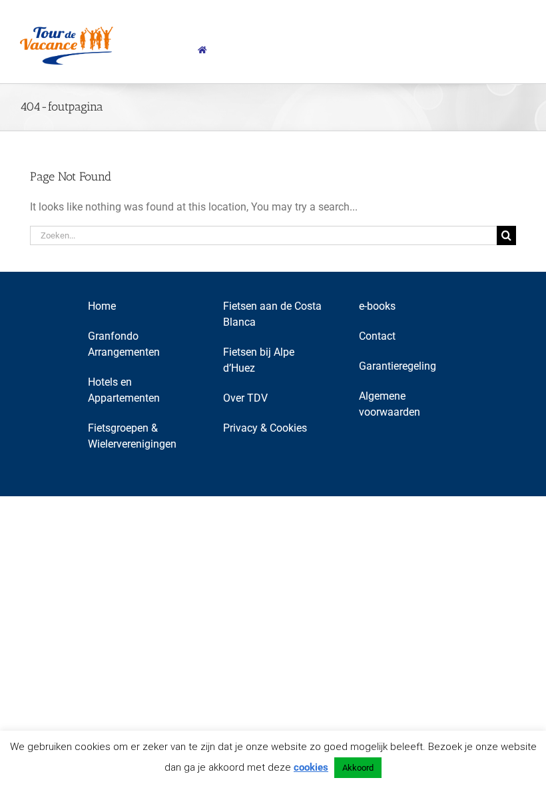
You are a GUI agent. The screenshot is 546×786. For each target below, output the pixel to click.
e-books (377, 306)
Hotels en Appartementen (124, 390)
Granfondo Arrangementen (124, 344)
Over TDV (245, 398)
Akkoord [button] (358, 768)
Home (102, 306)
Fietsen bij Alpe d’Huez (258, 360)
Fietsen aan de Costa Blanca (272, 314)
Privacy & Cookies (265, 428)
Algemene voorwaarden (389, 404)
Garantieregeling (397, 366)
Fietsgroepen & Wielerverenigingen (132, 436)
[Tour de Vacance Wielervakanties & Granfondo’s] (202, 50)
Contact (377, 336)
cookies (311, 767)
